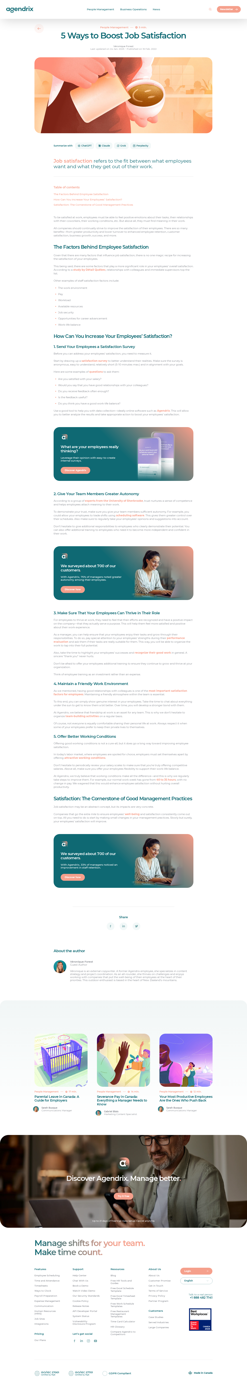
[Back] (39, 28)
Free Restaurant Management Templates (120, 1314)
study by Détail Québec (89, 269)
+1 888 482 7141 (201, 1297)
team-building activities (82, 716)
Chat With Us (80, 1280)
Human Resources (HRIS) (45, 1312)
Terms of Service (158, 1291)
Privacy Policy (157, 1296)
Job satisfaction (73, 161)
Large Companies (159, 1327)
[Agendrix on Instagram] (88, 1341)
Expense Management (47, 1301)
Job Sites (39, 1319)
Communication (43, 1306)
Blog (113, 1275)
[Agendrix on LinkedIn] (81, 1341)
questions (96, 371)
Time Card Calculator (123, 1321)
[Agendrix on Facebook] (75, 1341)
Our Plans (40, 1340)
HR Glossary (118, 1327)
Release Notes (81, 1306)
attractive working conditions (84, 757)
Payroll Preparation (45, 1296)
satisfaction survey (94, 360)
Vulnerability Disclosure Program (84, 1322)
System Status (81, 1316)
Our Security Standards (86, 1296)
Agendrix (163, 410)
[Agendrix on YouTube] (95, 1341)
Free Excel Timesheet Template (123, 1297)
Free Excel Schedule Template (122, 1289)
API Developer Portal (85, 1311)
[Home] (10, 9)
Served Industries (159, 1322)
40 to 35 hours (166, 779)
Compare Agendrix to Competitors (123, 1333)
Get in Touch (156, 1286)
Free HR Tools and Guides (121, 1282)
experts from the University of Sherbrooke (114, 500)
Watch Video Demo (84, 1291)
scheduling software (130, 515)
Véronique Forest (123, 46)
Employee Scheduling (47, 1275)
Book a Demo (80, 1286)
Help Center (80, 1275)
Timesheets (41, 1286)
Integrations (41, 1324)
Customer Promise (160, 1280)
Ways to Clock (42, 1291)
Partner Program (158, 1301)
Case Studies (156, 1317)
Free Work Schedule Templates (122, 1305)
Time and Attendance (46, 1280)
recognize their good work (153, 652)
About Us (154, 1275)
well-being (132, 814)
